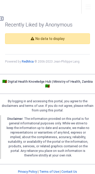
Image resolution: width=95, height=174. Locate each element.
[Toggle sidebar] (2, 19)
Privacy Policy (27, 171)
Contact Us (69, 171)
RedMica (28, 61)
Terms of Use (49, 171)
